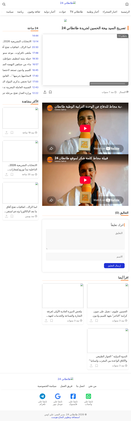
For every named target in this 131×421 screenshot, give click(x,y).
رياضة (20, 11)
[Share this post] (45, 92)
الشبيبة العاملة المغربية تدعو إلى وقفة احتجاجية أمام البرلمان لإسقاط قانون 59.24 (17, 87)
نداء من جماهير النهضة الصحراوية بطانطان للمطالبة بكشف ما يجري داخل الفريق (17, 64)
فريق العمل (66, 386)
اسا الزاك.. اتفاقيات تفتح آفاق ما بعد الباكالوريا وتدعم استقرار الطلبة (17, 47)
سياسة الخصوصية (47, 386)
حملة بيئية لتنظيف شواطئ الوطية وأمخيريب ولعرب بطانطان (17, 58)
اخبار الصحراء (110, 11)
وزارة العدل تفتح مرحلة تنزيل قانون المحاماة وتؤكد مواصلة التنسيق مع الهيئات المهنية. (17, 92)
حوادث (62, 11)
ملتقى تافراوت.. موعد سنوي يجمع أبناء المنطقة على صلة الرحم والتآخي (17, 52)
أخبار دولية (49, 11)
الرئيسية (125, 11)
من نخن (92, 386)
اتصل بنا (80, 386)
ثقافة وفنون (33, 11)
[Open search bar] (4, 4)
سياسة (9, 11)
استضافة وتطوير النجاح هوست (65, 417)
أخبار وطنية (93, 11)
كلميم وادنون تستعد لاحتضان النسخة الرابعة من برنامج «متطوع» (17, 70)
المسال (122, 92)
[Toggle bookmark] (50, 92)
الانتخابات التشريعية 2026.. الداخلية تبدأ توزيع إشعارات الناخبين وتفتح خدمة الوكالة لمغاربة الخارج (17, 41)
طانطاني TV (76, 11)
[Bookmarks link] (127, 4)
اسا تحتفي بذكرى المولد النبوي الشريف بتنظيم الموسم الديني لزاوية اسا (17, 81)
